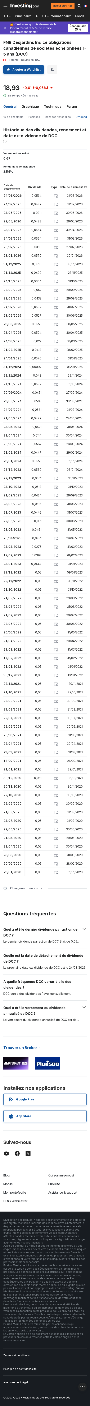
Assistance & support (62, 1192)
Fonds (79, 16)
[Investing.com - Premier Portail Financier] (24, 5)
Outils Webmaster (15, 1201)
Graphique (30, 106)
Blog (6, 1175)
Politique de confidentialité (20, 1368)
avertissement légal (15, 1382)
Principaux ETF (26, 16)
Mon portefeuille (14, 1192)
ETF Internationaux (56, 16)
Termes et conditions (16, 1355)
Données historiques (58, 116)
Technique (53, 106)
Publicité (54, 1184)
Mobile (8, 1184)
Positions (34, 116)
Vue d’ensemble (13, 116)
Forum (72, 106)
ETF (7, 16)
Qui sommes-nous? (61, 1175)
